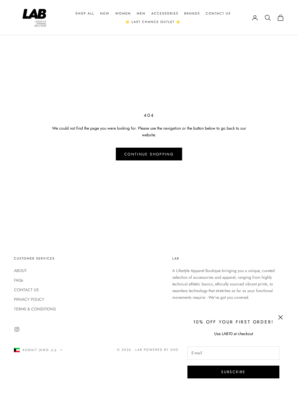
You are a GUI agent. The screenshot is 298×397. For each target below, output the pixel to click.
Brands (192, 13)
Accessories (164, 13)
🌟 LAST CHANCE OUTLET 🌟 (153, 21)
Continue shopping (149, 154)
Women (123, 13)
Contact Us (218, 13)
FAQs (18, 280)
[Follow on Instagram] (17, 329)
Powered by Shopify (165, 349)
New (104, 13)
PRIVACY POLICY (29, 299)
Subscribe (233, 372)
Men (141, 13)
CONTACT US (26, 290)
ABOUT (20, 270)
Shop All (84, 13)
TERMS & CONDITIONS (35, 309)
